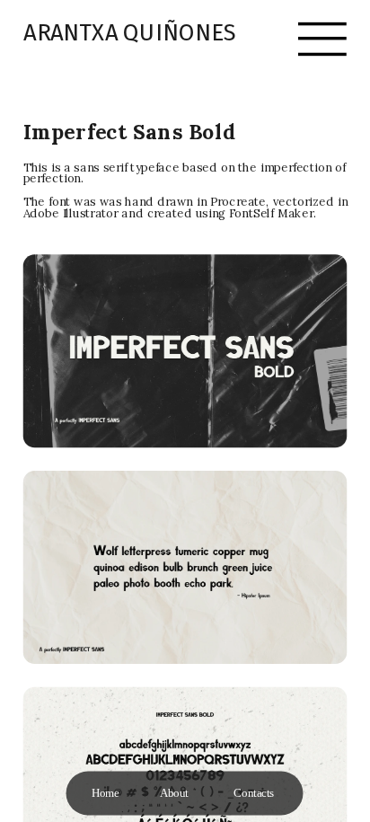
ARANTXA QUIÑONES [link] (129, 33)
